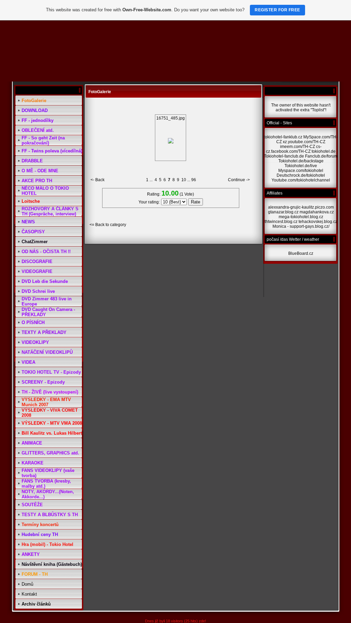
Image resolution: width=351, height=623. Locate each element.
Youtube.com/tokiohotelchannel (300, 180)
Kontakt (29, 594)
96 (193, 179)
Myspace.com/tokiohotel (300, 170)
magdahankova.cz (317, 212)
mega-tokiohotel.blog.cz (301, 216)
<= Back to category (107, 224)
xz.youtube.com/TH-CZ (304, 141)
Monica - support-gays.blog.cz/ (301, 226)
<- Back (97, 179)
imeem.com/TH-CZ (297, 146)
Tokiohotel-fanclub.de (284, 156)
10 (183, 179)
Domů (27, 584)
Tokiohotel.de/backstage (301, 161)
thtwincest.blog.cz (281, 221)
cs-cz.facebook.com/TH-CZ (294, 149)
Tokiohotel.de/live (301, 165)
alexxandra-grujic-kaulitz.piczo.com (301, 207)
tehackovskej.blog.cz (318, 221)
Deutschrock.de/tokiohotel (301, 175)
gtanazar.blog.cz (283, 212)
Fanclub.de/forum (321, 156)
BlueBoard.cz (300, 253)
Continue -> (239, 179)
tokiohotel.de (324, 151)
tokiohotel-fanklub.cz (283, 137)
